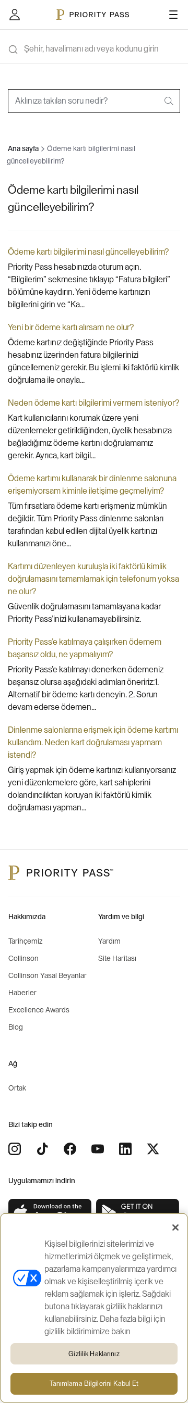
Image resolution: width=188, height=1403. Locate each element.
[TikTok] (42, 1149)
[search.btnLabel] (169, 101)
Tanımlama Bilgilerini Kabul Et (94, 1383)
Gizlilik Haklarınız (93, 1353)
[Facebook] (70, 1149)
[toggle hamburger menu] (173, 14)
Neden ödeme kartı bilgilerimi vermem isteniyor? (93, 403)
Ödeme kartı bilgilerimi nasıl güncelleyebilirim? (88, 252)
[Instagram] (14, 1149)
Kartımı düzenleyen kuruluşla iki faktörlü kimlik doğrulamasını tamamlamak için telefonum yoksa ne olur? (93, 579)
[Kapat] (175, 1227)
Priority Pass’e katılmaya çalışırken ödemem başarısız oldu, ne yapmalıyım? (84, 648)
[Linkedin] (125, 1149)
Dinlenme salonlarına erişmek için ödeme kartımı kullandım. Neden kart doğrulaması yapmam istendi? (93, 742)
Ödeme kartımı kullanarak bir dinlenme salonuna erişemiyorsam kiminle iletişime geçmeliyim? (92, 484)
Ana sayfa (23, 149)
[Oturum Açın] (14, 14)
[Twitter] (153, 1149)
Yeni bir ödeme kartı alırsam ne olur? (71, 327)
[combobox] (94, 101)
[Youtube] (97, 1149)
